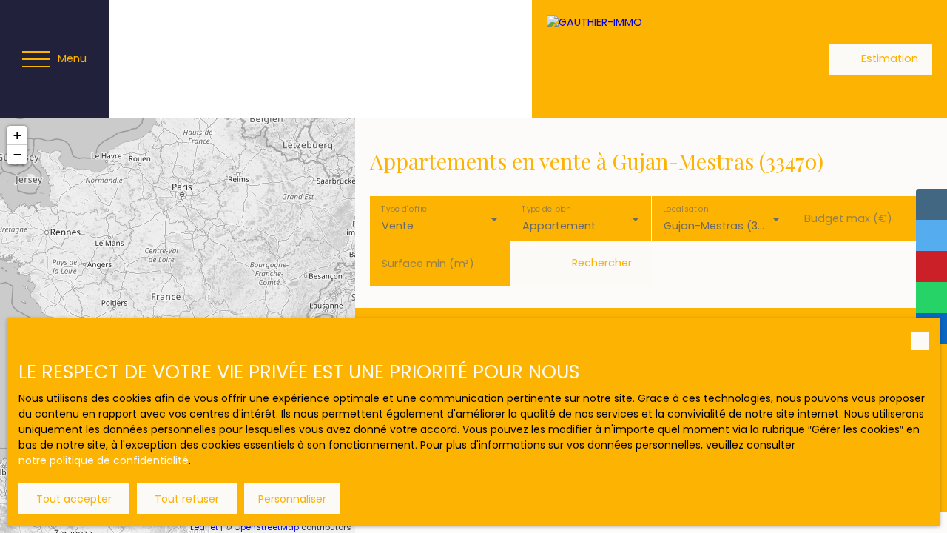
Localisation (685, 208)
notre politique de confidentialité (103, 460)
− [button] (17, 154)
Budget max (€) (848, 218)
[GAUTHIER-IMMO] (650, 59)
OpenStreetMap (266, 527)
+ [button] (17, 135)
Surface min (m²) (428, 263)
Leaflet (204, 527)
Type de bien (546, 208)
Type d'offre (404, 208)
